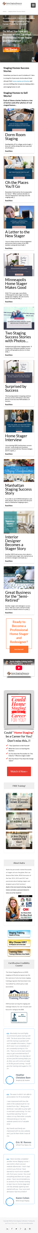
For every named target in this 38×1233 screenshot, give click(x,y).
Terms (20, 1223)
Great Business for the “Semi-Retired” (18, 596)
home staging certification (21, 81)
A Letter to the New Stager (17, 234)
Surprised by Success (15, 388)
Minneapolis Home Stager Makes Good (16, 283)
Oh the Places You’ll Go (16, 184)
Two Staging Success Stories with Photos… (18, 337)
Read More (9, 151)
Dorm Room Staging (15, 136)
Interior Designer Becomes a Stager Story (15, 543)
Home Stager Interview (16, 437)
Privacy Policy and (12, 1223)
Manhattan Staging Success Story (18, 489)
